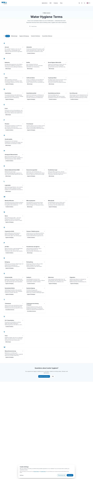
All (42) (7, 36)
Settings (21, 475)
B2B (50, 3)
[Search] (79, 3)
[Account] (82, 3)
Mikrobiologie (14, 36)
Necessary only (61, 475)
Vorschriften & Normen (47, 36)
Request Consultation (44, 376)
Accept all (70, 475)
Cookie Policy (43, 471)
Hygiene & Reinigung (24, 36)
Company (56, 3)
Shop (61, 3)
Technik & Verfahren (35, 36)
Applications (44, 3)
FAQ (53, 376)
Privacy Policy (36, 471)
